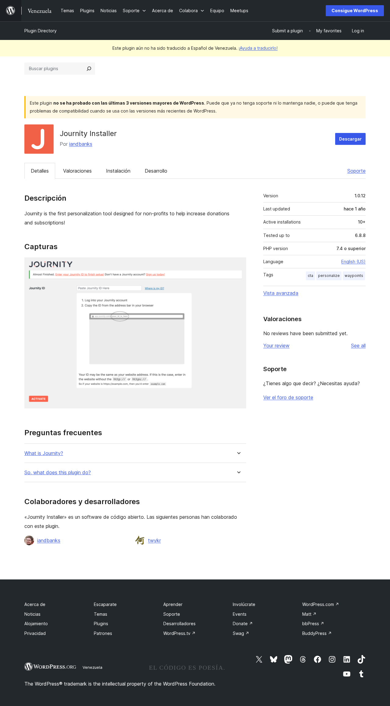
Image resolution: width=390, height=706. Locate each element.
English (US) (353, 261)
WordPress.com (320, 604)
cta (310, 275)
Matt (309, 614)
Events (239, 614)
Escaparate (105, 604)
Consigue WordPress (355, 10)
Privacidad (35, 633)
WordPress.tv (179, 633)
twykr (154, 540)
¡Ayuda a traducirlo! (258, 48)
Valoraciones (77, 171)
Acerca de (34, 604)
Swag (241, 633)
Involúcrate (244, 604)
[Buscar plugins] (89, 69)
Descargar (350, 139)
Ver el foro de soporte (288, 397)
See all (358, 345)
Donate (243, 623)
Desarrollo (156, 171)
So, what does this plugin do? (57, 472)
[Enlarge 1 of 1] (238, 266)
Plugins (101, 623)
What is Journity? (43, 453)
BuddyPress (317, 633)
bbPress (313, 623)
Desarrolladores (179, 623)
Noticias (32, 614)
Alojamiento (36, 623)
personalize (329, 275)
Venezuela (92, 667)
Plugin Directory (40, 30)
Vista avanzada (280, 293)
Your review (276, 345)
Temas (100, 614)
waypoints (354, 275)
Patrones (103, 633)
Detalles (40, 171)
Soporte (356, 171)
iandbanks (80, 144)
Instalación (118, 171)
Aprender (173, 604)
